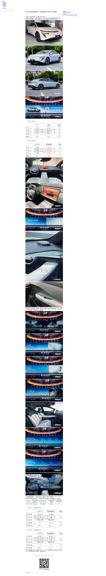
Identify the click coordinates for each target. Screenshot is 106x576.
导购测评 (4, 3)
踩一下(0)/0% (37, 555)
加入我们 (67, 14)
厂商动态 (4, 6)
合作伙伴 (71, 14)
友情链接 (75, 14)
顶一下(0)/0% (44, 555)
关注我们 (4, 8)
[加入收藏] (6, 19)
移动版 (64, 11)
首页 (3, 1)
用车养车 (4, 4)
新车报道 (4, 2)
